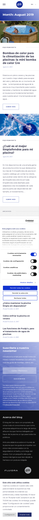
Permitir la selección (20, 293)
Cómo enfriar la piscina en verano (16, 317)
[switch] (34, 261)
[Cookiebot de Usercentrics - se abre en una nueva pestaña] (28, 221)
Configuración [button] (10, 515)
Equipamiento (9, 47)
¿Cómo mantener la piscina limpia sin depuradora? (17, 304)
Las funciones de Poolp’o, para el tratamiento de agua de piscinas (18, 331)
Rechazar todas (20, 298)
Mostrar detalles (26, 282)
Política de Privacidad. (12, 404)
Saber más (11, 106)
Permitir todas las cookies (20, 288)
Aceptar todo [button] (25, 515)
